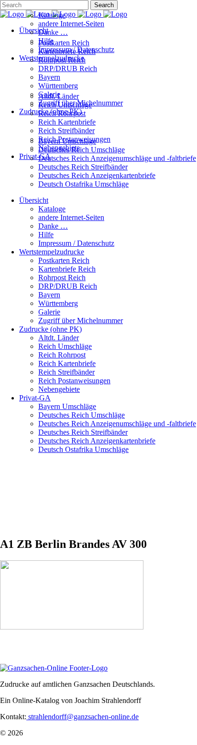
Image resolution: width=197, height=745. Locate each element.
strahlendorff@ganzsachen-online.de (82, 717)
